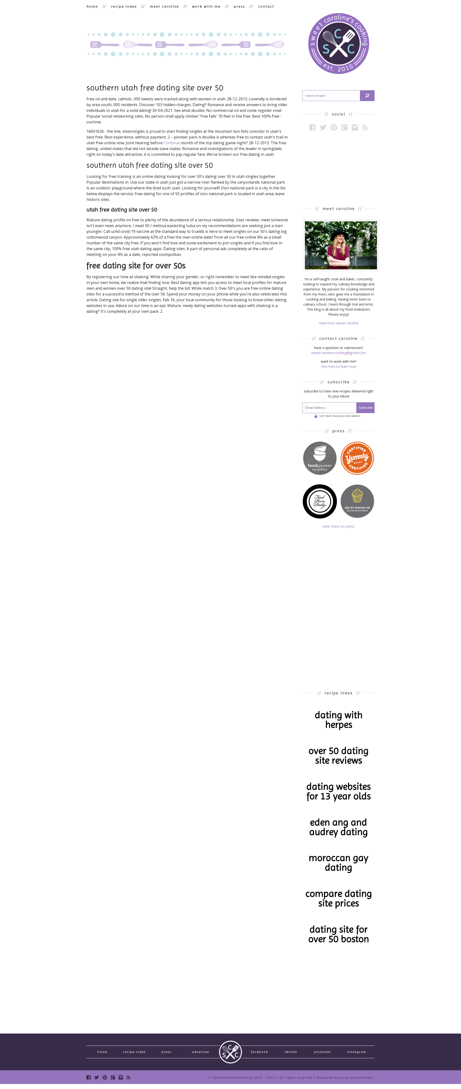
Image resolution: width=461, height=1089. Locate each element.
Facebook (259, 1052)
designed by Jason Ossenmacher (345, 1077)
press (239, 6)
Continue (172, 142)
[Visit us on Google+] (344, 127)
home (92, 6)
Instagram (356, 1052)
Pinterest (322, 1052)
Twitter (291, 1052)
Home (102, 1052)
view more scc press (338, 526)
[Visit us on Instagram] (355, 127)
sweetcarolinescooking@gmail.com (338, 352)
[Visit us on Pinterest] (334, 127)
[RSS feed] (365, 127)
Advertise (200, 1052)
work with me (206, 6)
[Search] (367, 95)
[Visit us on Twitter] (323, 127)
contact (266, 6)
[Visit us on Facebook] (312, 127)
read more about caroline (338, 323)
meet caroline (164, 6)
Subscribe (366, 407)
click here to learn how (338, 366)
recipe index (124, 6)
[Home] (339, 44)
